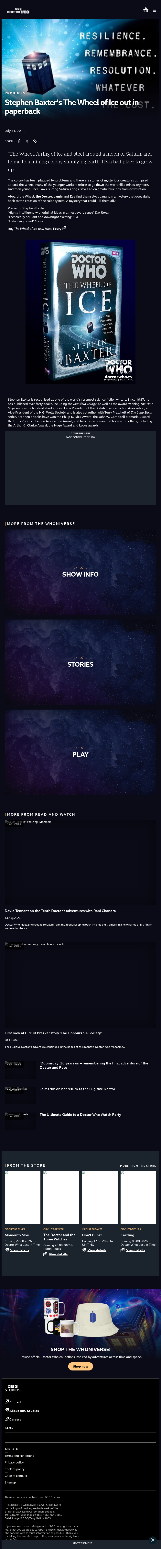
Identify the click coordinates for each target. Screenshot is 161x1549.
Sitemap (10, 1482)
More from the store (138, 1165)
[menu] (154, 10)
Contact (15, 1402)
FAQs (9, 1428)
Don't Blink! (92, 1235)
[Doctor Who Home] (19, 9)
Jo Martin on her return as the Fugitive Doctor (77, 1089)
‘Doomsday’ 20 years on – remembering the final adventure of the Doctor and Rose (94, 1065)
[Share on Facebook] (19, 141)
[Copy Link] (35, 141)
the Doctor (44, 196)
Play (80, 754)
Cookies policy (15, 1469)
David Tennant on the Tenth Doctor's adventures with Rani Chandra (60, 910)
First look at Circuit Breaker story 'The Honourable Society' (53, 1033)
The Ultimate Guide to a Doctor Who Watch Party (80, 1114)
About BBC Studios (24, 1411)
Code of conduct (16, 1476)
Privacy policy (14, 1462)
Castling (127, 1235)
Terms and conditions (19, 1456)
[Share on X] (27, 141)
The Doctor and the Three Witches (59, 1237)
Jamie (58, 196)
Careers (15, 1419)
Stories (81, 664)
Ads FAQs (11, 1449)
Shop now (80, 1366)
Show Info (80, 574)
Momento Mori (17, 1235)
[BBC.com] (12, 1390)
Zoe (72, 196)
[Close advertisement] (153, 1540)
